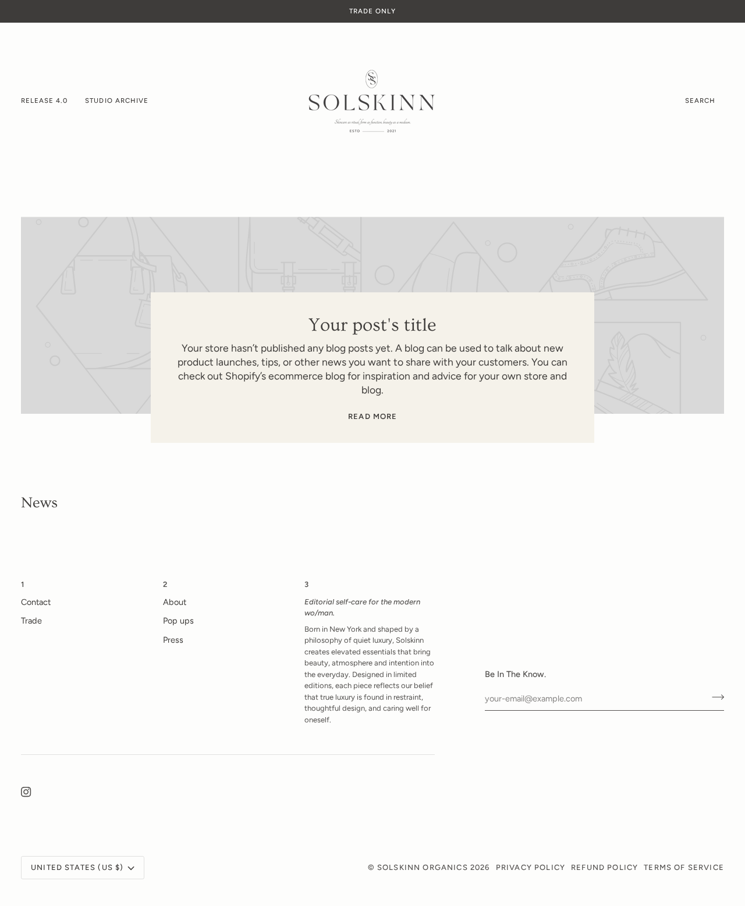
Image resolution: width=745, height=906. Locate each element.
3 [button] (306, 584)
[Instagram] (26, 792)
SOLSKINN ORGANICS (422, 867)
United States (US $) (77, 867)
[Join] (714, 697)
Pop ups (178, 620)
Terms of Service (684, 867)
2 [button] (165, 584)
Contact (36, 602)
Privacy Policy (530, 867)
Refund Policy (604, 867)
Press (173, 640)
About (174, 602)
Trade (31, 620)
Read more (373, 416)
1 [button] (22, 584)
